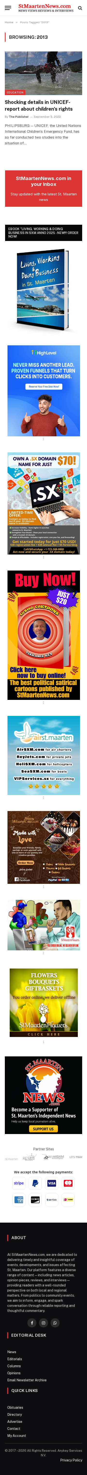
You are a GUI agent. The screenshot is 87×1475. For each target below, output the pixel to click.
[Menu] (8, 7)
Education (15, 92)
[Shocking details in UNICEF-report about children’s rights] (43, 73)
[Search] (79, 7)
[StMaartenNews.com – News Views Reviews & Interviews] (45, 8)
